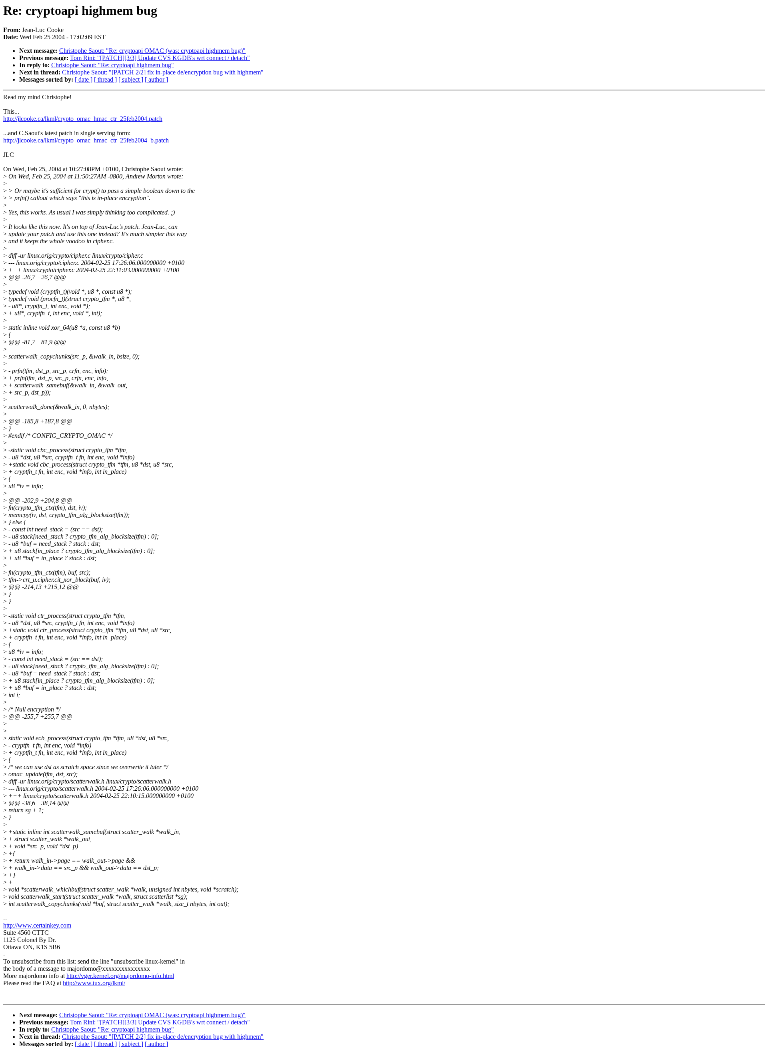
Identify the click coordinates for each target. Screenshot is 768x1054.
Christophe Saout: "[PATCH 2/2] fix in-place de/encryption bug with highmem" (163, 72)
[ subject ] (130, 79)
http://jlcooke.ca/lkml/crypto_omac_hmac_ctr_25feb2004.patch (82, 118)
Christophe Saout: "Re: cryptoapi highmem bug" (112, 65)
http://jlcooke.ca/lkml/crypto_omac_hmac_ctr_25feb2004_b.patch (86, 140)
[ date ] (83, 79)
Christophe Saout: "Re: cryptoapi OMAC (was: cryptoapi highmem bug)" (152, 50)
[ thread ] (105, 79)
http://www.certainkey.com (37, 925)
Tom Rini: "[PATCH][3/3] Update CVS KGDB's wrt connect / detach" (160, 57)
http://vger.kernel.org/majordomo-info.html (120, 975)
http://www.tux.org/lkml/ (94, 983)
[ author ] (156, 79)
